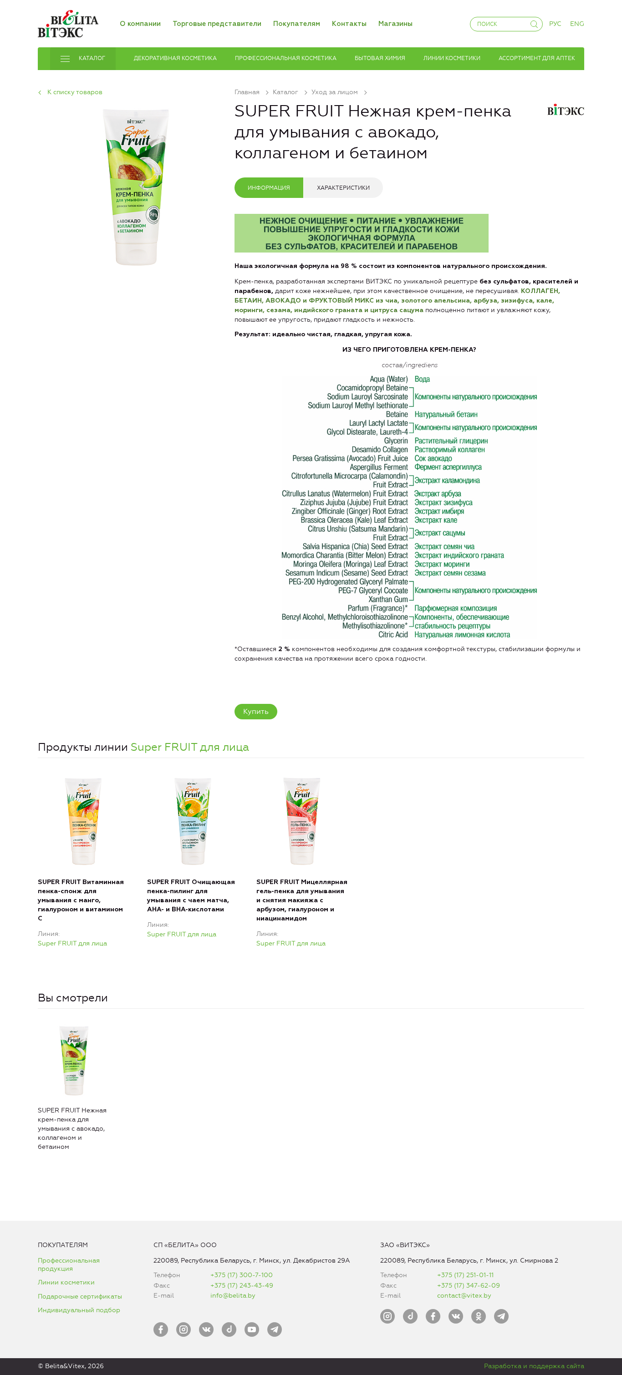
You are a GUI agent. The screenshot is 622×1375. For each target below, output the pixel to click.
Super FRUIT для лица (190, 747)
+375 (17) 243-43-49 (241, 1285)
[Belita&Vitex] (68, 22)
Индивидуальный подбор (79, 1310)
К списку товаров (74, 92)
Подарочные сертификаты (80, 1296)
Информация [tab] (269, 188)
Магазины (395, 23)
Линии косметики (66, 1282)
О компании (140, 23)
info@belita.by (232, 1295)
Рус (555, 24)
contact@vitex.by (464, 1295)
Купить (256, 711)
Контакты (349, 23)
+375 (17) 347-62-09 (468, 1285)
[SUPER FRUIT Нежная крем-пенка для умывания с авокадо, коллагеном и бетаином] (136, 185)
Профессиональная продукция (69, 1265)
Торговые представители (217, 23)
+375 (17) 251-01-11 (465, 1275)
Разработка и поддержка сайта (534, 1366)
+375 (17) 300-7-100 (241, 1275)
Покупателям (296, 23)
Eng (577, 24)
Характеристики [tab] (343, 188)
